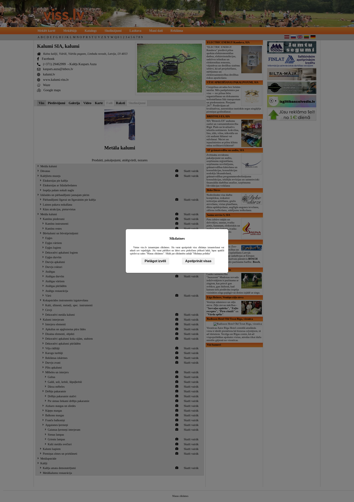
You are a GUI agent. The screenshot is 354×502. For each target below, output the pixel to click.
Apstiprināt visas (198, 261)
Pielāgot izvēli (155, 261)
